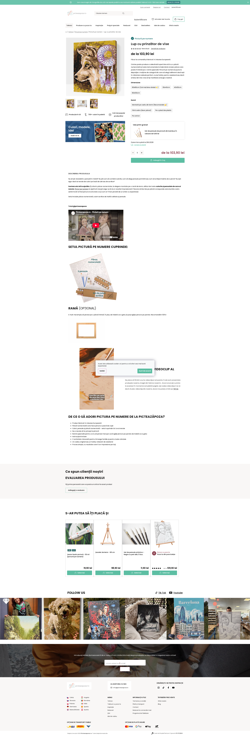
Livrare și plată (140, 145)
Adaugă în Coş (159, 160)
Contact (167, 7)
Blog (159, 704)
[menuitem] (69, 25)
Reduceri (111, 710)
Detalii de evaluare (158, 49)
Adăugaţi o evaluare (76, 490)
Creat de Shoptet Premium (162, 733)
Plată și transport (138, 704)
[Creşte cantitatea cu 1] (142, 153)
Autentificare (140, 19)
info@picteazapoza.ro (120, 688)
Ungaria (86, 697)
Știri (109, 713)
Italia (85, 704)
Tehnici (110, 701)
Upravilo (177, 733)
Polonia (72, 704)
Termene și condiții (139, 701)
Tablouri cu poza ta (114, 704)
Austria (86, 710)
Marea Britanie (74, 710)
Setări (102, 371)
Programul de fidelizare (141, 713)
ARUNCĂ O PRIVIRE (173, 2)
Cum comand (145, 7)
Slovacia (72, 701)
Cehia (72, 697)
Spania (86, 707)
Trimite (125, 669)
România (87, 701)
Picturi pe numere (81, 189)
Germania (73, 707)
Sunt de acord (145, 371)
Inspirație (111, 707)
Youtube (178, 592)
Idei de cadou (112, 716)
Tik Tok (162, 592)
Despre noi (157, 7)
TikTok (175, 389)
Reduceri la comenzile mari (142, 710)
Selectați (81, 573)
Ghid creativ (162, 701)
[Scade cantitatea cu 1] (133, 153)
